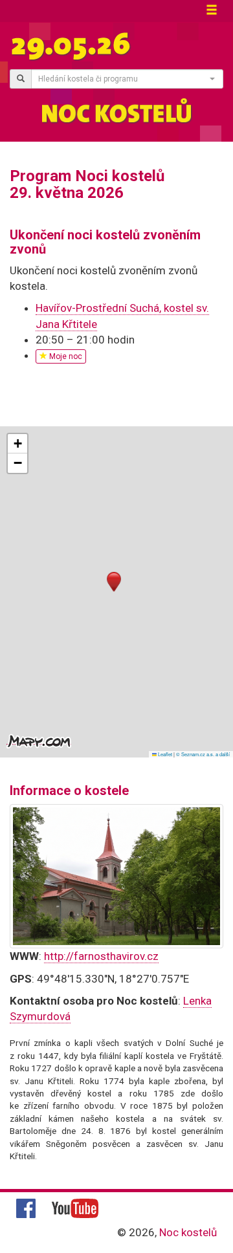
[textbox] (123, 79)
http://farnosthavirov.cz (101, 956)
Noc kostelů (188, 1232)
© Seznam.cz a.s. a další (203, 753)
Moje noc (64, 356)
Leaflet (164, 753)
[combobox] (127, 79)
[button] (114, 582)
